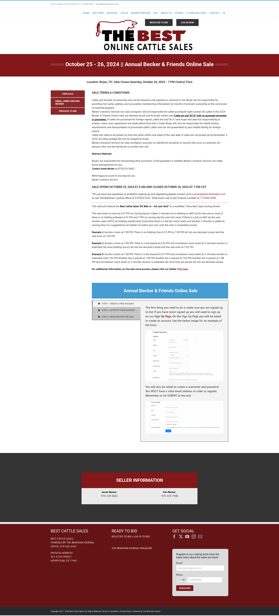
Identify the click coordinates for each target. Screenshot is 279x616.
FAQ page (182, 269)
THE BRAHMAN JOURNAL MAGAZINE (132, 548)
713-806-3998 (208, 198)
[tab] (116, 303)
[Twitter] (181, 536)
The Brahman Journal (151, 611)
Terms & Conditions (110, 611)
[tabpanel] (184, 371)
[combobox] (182, 580)
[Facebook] (174, 536)
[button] (224, 12)
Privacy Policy (125, 611)
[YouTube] (187, 536)
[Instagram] (194, 536)
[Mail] (200, 536)
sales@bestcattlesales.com (107, 4)
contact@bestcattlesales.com (209, 194)
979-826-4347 (143, 198)
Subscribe (185, 588)
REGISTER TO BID (121, 536)
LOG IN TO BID (142, 536)
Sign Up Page (163, 316)
